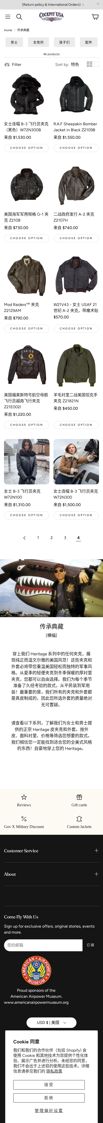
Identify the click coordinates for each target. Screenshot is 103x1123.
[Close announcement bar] (98, 3)
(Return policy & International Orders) (38, 4)
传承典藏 (23, 30)
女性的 (38, 42)
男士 (14, 42)
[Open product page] (27, 94)
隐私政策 (54, 1071)
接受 (49, 1084)
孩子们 (64, 42)
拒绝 (49, 1098)
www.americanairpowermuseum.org (36, 1002)
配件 (88, 42)
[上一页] (24, 537)
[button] (8, 16)
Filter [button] (16, 64)
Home (8, 30)
